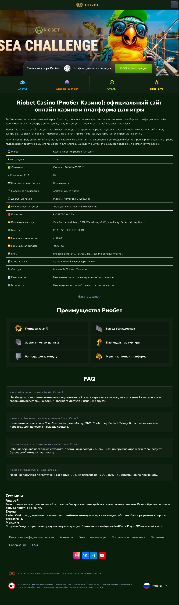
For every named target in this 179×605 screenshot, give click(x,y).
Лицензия (157, 537)
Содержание (18, 545)
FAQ (35, 545)
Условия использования (128, 537)
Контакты (66, 537)
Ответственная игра (92, 537)
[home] (89, 5)
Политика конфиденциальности (31, 537)
